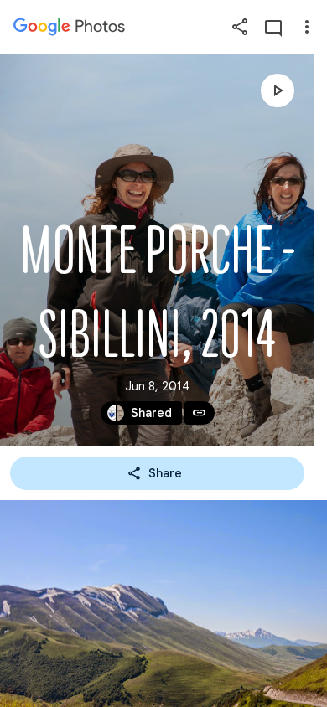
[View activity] (273, 27)
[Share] (240, 27)
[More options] (307, 27)
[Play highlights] (277, 90)
